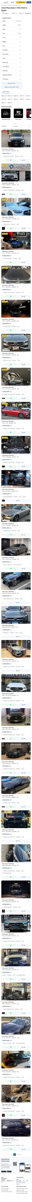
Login (28, 2)
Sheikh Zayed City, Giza (8, 156)
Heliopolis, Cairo (7, 326)
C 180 (21, 156)
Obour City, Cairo (7, 360)
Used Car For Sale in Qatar (21, 1191)
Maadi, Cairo (6, 632)
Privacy (17, 1184)
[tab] (5, 91)
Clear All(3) (28, 13)
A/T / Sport (19, 564)
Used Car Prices (12, 83)
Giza (5, 1043)
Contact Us (18, 1181)
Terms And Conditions (21, 1182)
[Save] (29, 131)
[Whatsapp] (10, 160)
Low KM (24, 496)
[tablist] (16, 91)
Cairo (5, 564)
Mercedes (17, 156)
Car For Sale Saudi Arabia (6, 1191)
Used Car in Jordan (20, 1190)
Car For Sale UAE (4, 1190)
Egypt (10, 1180)
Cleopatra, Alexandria (8, 496)
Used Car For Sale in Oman (22, 1193)
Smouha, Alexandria (8, 258)
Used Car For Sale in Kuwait (22, 1188)
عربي (13, 2)
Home (17, 1179)
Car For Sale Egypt (5, 1188)
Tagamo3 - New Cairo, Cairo (9, 190)
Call (24, 160)
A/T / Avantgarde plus (7, 873)
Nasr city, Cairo (7, 224)
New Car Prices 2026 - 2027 (12, 87)
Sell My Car (22, 2)
